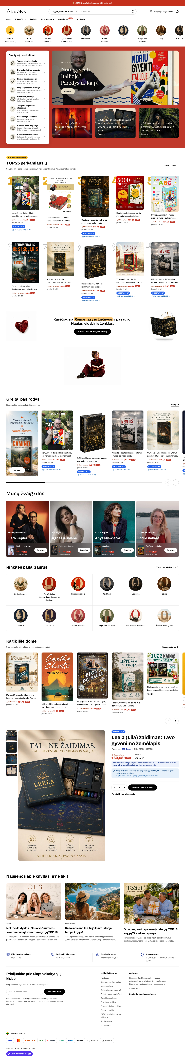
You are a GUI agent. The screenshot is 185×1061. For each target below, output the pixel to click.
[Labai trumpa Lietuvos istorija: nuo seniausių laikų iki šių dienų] (127, 676)
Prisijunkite (120, 771)
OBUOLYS (17, 1048)
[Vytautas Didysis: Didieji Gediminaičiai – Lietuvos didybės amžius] (130, 259)
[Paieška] (133, 11)
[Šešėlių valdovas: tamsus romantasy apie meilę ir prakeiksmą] (95, 261)
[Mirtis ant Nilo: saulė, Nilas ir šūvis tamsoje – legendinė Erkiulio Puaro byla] (22, 672)
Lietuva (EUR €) (16, 1033)
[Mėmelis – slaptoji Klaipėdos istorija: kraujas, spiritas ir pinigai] (165, 259)
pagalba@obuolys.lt (109, 958)
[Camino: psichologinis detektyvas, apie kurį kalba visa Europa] (25, 262)
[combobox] (92, 12)
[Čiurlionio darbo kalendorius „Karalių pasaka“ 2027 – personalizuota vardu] (163, 430)
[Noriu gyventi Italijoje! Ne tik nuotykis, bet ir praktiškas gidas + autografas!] (25, 193)
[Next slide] (176, 482)
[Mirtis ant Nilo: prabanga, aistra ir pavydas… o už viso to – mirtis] (57, 677)
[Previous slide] (168, 482)
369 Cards (126, 749)
